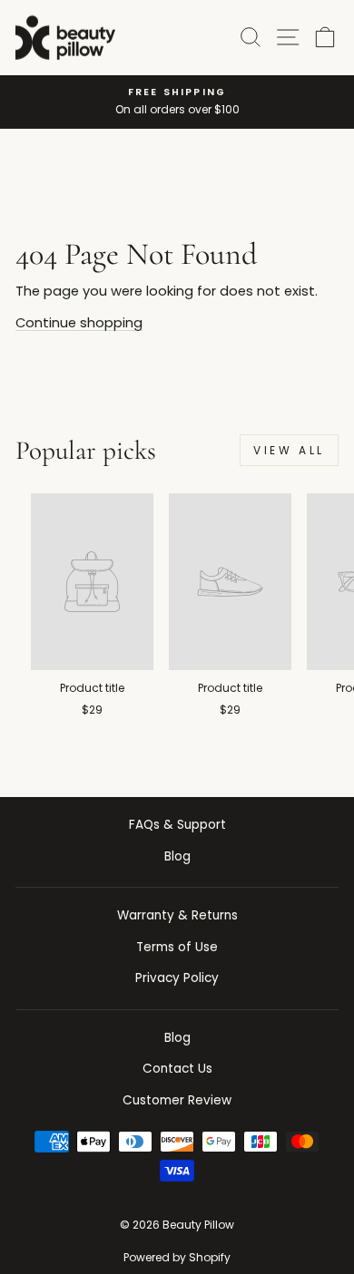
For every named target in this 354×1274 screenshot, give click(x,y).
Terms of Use (177, 947)
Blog (177, 856)
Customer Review (177, 1100)
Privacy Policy (177, 978)
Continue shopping (79, 323)
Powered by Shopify (177, 1257)
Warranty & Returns (177, 915)
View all (289, 450)
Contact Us (177, 1068)
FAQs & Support (177, 824)
